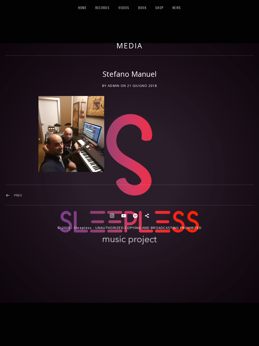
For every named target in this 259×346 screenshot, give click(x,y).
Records (102, 7)
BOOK (142, 7)
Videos (124, 7)
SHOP (159, 7)
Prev (18, 195)
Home (82, 7)
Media (129, 45)
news (176, 7)
